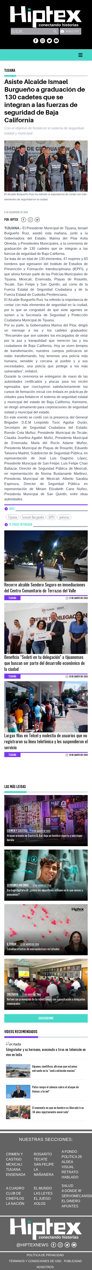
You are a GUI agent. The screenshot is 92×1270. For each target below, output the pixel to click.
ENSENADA (15, 1174)
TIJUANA (13, 1169)
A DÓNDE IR (72, 1191)
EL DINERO (71, 1201)
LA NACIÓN (15, 1203)
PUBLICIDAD (73, 1261)
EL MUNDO (43, 1188)
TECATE (40, 1159)
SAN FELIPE (44, 1164)
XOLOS (40, 1203)
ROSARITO (43, 1154)
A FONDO (69, 1151)
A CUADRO (15, 1188)
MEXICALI (14, 1164)
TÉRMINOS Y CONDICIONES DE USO (35, 1261)
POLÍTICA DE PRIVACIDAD (45, 1255)
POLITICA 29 (72, 1157)
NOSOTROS (45, 1267)
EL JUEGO (42, 1198)
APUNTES (70, 1206)
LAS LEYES (43, 1193)
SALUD (67, 1186)
